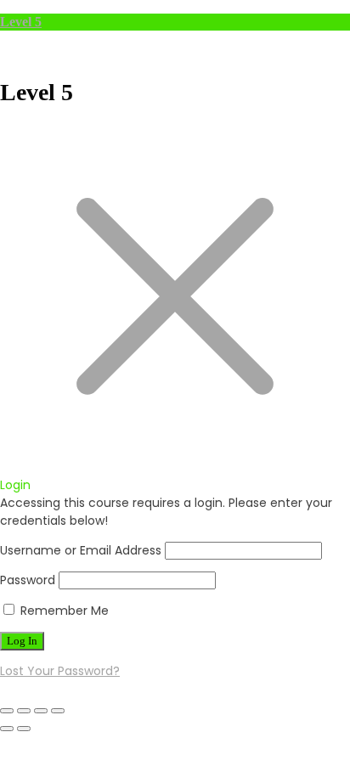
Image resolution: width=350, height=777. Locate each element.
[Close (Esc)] (58, 710)
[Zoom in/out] (7, 710)
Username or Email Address (80, 550)
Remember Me (63, 610)
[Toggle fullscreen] (24, 710)
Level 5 (21, 22)
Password (27, 579)
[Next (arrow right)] (24, 728)
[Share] (41, 710)
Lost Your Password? (60, 670)
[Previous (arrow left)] (7, 728)
